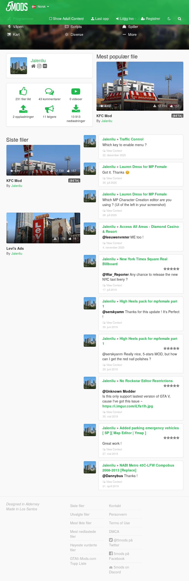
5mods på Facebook (119, 556)
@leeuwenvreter (115, 237)
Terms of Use (119, 522)
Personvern (118, 514)
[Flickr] (45, 65)
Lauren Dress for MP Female (143, 166)
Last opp (101, 18)
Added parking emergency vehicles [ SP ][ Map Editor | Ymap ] (140, 430)
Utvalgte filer (80, 514)
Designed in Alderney (22, 503)
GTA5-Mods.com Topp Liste (83, 561)
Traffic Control (131, 139)
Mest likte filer (81, 522)
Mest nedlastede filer (83, 534)
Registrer (152, 18)
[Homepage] (33, 65)
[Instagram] (39, 65)
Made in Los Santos (21, 508)
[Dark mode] (169, 18)
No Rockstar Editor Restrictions (146, 380)
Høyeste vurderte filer (83, 547)
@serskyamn (113, 311)
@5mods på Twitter (121, 542)
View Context (114, 150)
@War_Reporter (115, 274)
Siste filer (77, 505)
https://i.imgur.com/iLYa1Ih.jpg (127, 405)
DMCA (114, 531)
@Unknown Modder (119, 391)
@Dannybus (112, 475)
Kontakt (115, 505)
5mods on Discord (119, 569)
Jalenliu (38, 60)
